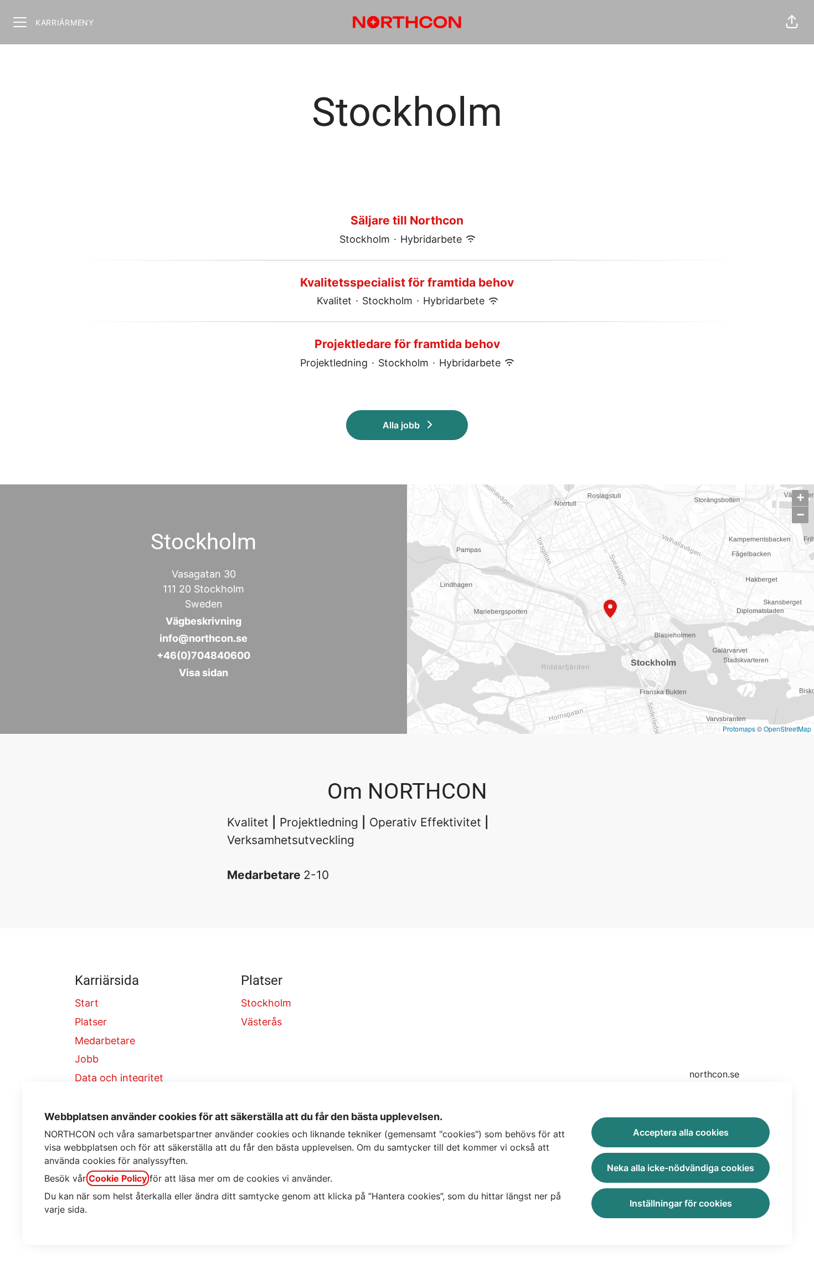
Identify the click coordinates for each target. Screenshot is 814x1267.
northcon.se (714, 1074)
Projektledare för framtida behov (407, 344)
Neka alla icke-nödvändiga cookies (680, 1167)
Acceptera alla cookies (681, 1132)
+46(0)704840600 (203, 655)
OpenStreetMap (787, 728)
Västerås (261, 1022)
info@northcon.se (203, 638)
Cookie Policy (118, 1178)
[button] (791, 22)
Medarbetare (105, 1040)
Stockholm (266, 1003)
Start (87, 1003)
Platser (91, 1022)
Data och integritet (119, 1078)
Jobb (87, 1059)
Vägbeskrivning (203, 621)
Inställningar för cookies (681, 1203)
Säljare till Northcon (407, 220)
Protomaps (739, 728)
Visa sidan (203, 672)
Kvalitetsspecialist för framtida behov (407, 282)
